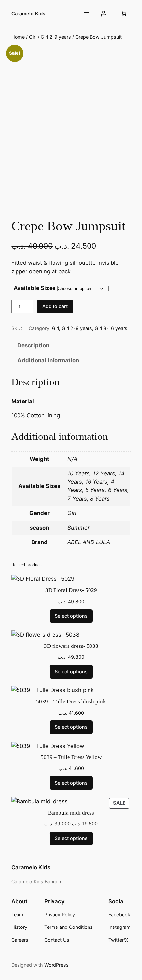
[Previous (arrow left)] (11, 490)
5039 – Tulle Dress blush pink (71, 701)
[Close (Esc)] (120, 7)
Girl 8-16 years (111, 328)
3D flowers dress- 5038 (71, 646)
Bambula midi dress (71, 813)
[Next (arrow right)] (130, 490)
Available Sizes (34, 288)
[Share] (105, 7)
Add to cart (55, 306)
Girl (32, 37)
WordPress (56, 965)
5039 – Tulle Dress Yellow (71, 757)
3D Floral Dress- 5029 (71, 590)
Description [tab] (33, 345)
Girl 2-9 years (56, 37)
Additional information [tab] (48, 360)
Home (18, 37)
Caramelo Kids (30, 867)
